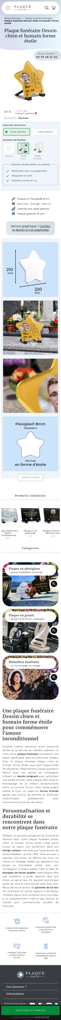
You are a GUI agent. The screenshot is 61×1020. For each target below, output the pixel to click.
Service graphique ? (30, 228)
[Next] (57, 522)
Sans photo (45, 131)
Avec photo (18, 131)
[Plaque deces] (23, 8)
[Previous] (4, 522)
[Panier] (53, 8)
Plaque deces (19, 1003)
